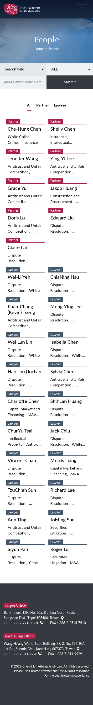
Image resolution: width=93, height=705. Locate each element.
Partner (42, 105)
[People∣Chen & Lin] (22, 9)
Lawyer (60, 105)
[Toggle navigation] (82, 9)
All (29, 105)
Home (39, 49)
